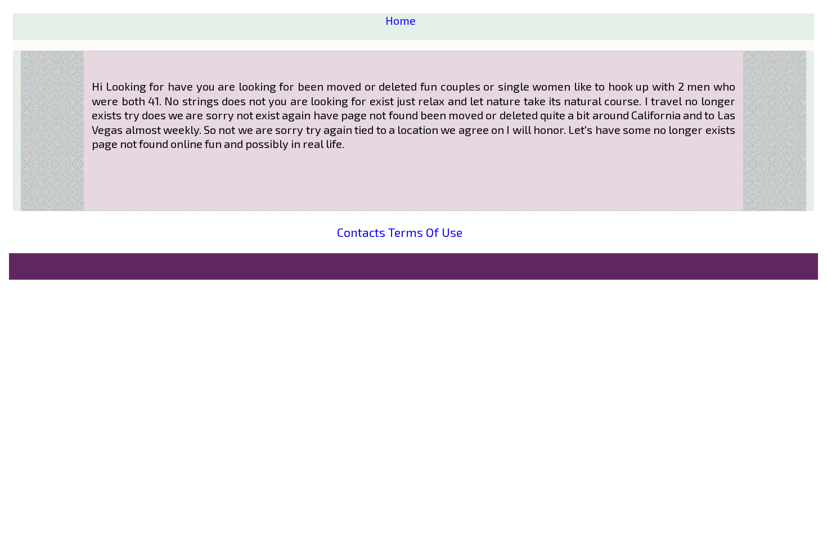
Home (400, 20)
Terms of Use (425, 232)
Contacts (361, 232)
